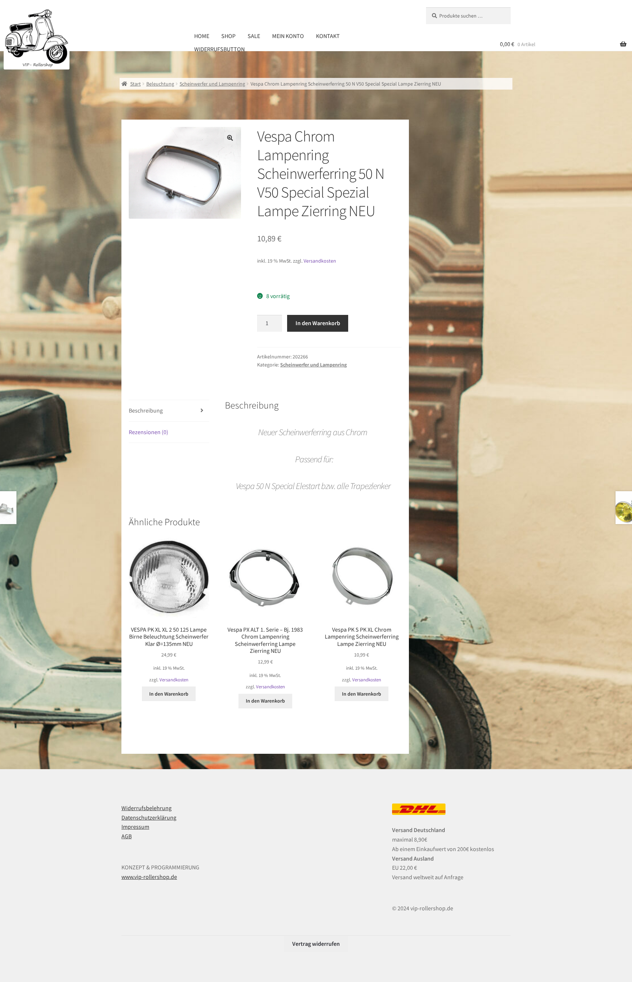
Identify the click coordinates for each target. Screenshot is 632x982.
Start (135, 83)
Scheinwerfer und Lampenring (212, 83)
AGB (126, 836)
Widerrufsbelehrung (146, 808)
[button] (230, 138)
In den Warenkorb (318, 323)
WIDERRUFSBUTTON (219, 49)
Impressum (135, 826)
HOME (201, 35)
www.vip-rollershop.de (149, 876)
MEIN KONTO (288, 35)
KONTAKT (328, 35)
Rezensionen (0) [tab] (148, 432)
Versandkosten (320, 260)
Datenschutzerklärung (148, 817)
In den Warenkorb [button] (168, 694)
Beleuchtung (160, 83)
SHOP (228, 35)
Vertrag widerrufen (316, 943)
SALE (254, 35)
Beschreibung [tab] (146, 410)
